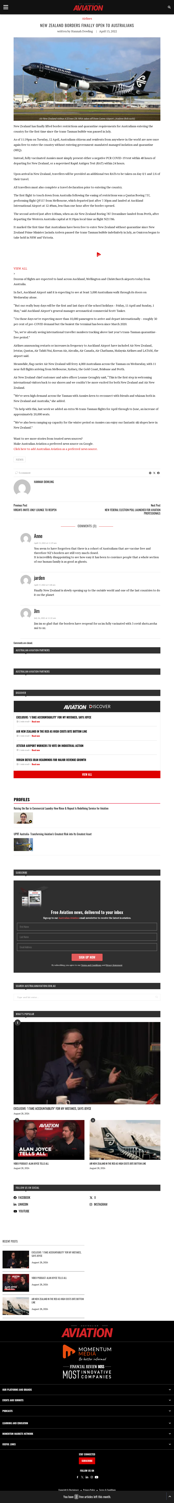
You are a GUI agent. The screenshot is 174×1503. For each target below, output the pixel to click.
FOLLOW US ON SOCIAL (27, 1187)
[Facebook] (77, 1477)
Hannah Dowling (82, 31)
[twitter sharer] (154, 472)
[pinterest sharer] (150, 472)
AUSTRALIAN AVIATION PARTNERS (33, 650)
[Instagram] (91, 1477)
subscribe (21, 872)
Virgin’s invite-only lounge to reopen (34, 510)
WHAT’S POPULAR (25, 1014)
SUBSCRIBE (87, 1461)
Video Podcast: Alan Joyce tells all (31, 1163)
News (19, 459)
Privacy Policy (89, 1490)
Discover (21, 693)
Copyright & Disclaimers (68, 1490)
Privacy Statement (114, 965)
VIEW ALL (20, 268)
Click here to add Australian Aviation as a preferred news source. (56, 449)
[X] (82, 1477)
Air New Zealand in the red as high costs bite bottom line (118, 1163)
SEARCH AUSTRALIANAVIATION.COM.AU (36, 986)
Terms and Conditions (91, 965)
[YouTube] (96, 1477)
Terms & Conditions (107, 1490)
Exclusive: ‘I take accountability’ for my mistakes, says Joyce (52, 1108)
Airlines (87, 18)
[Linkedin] (87, 1477)
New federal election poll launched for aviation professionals (132, 511)
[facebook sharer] (158, 472)
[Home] (87, 1331)
